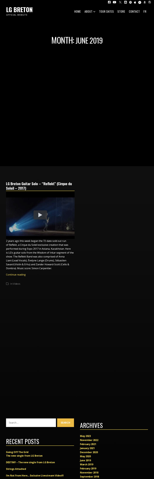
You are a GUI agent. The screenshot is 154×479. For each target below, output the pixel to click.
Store (121, 11)
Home (77, 11)
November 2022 (89, 440)
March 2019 (86, 464)
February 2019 (88, 468)
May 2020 (85, 456)
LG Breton (19, 9)
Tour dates (106, 11)
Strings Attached (16, 469)
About (88, 11)
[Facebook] (109, 2)
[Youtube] (114, 2)
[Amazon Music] (144, 2)
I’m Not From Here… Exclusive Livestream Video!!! (35, 475)
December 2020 (89, 452)
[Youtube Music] (139, 2)
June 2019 (85, 460)
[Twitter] (120, 2)
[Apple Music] (135, 2)
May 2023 (85, 436)
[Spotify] (130, 2)
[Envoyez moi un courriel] (125, 2)
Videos (16, 283)
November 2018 (89, 472)
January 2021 (87, 448)
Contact (134, 11)
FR (144, 11)
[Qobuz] (150, 2)
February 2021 (88, 444)
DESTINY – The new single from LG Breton (30, 462)
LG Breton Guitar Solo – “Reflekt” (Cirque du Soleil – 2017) (39, 186)
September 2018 (89, 476)
